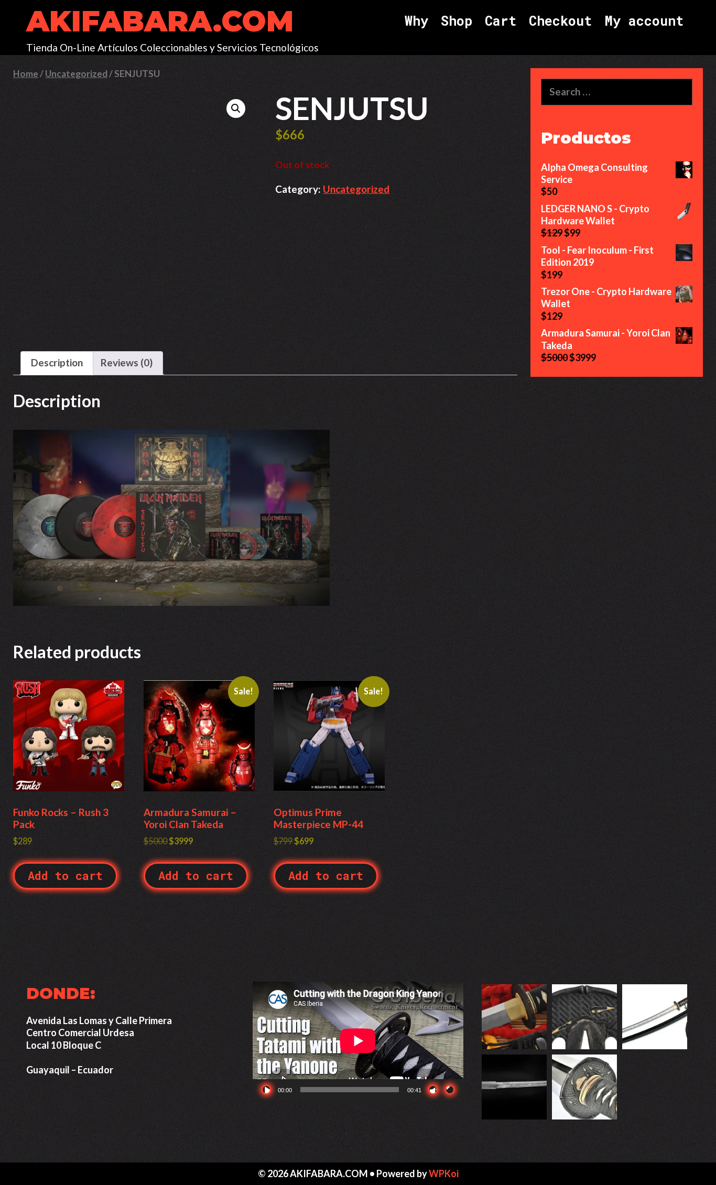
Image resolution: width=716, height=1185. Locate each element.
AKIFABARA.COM (160, 21)
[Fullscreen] (449, 1089)
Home (25, 73)
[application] (358, 1041)
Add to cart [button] (65, 875)
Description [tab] (57, 362)
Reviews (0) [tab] (127, 362)
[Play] (266, 1089)
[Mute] (433, 1089)
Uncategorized (76, 73)
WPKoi (444, 1173)
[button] (235, 108)
